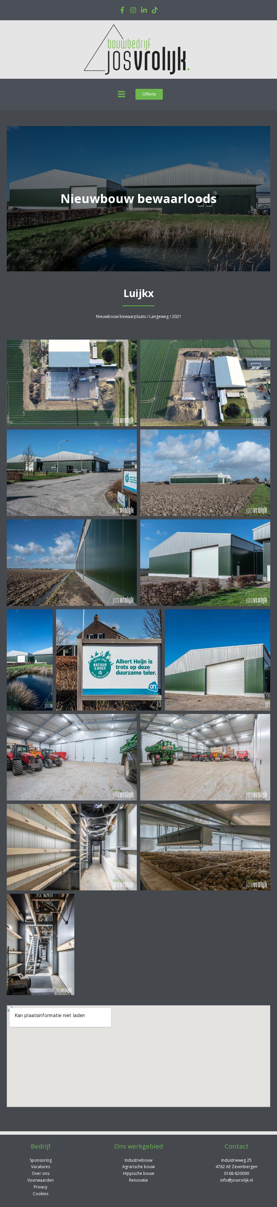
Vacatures (40, 1166)
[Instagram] (133, 10)
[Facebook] (122, 10)
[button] (149, 94)
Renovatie (138, 1180)
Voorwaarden (40, 1180)
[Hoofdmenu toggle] (121, 94)
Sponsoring (41, 1160)
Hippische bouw (138, 1173)
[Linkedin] (144, 10)
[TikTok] (154, 10)
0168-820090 (236, 1173)
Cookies (40, 1194)
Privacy (40, 1187)
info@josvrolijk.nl (236, 1180)
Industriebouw (138, 1160)
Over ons (40, 1173)
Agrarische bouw (138, 1166)
